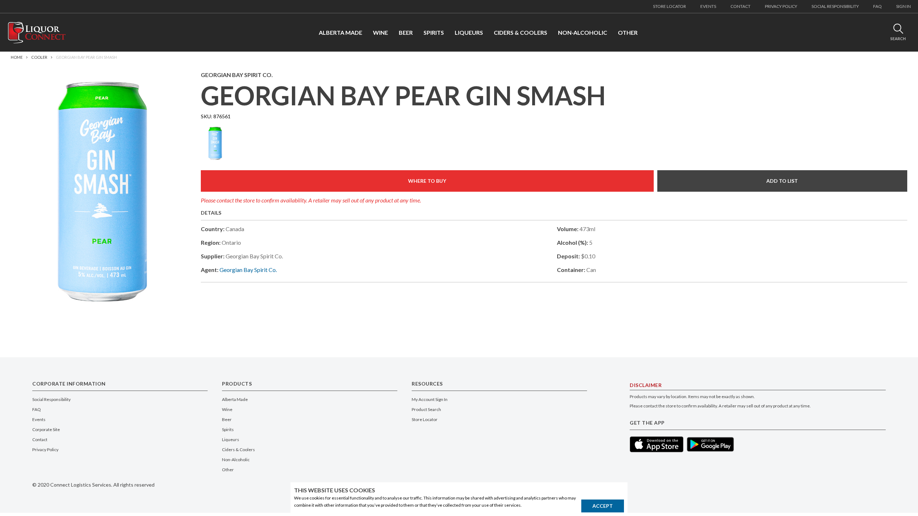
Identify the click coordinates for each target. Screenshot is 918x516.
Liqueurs (230, 439)
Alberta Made (235, 399)
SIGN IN (903, 6)
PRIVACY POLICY (781, 6)
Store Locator (424, 419)
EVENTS (708, 6)
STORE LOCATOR (669, 6)
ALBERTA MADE (340, 32)
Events (39, 419)
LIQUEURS (469, 32)
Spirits (228, 429)
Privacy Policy (45, 449)
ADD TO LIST (782, 181)
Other (228, 469)
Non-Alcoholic (236, 459)
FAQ (877, 6)
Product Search (426, 409)
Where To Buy (427, 181)
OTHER (628, 32)
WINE (380, 32)
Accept (602, 506)
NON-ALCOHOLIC (582, 32)
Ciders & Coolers (238, 449)
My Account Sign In (430, 399)
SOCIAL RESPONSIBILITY (835, 6)
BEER (406, 32)
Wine (227, 409)
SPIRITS (433, 32)
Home (17, 57)
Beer (227, 419)
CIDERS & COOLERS (520, 32)
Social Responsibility (51, 399)
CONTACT (740, 6)
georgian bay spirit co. (248, 269)
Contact (39, 439)
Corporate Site (46, 429)
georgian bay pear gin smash (86, 57)
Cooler (39, 57)
